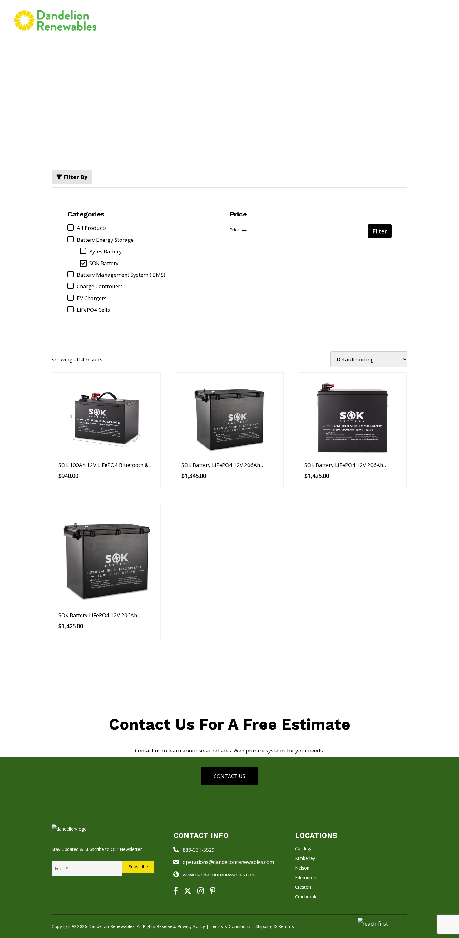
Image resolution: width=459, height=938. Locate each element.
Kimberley (305, 858)
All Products (92, 227)
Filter (380, 231)
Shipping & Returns (274, 926)
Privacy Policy (191, 926)
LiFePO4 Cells (93, 309)
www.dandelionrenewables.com (219, 874)
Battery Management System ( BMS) (121, 274)
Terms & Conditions (230, 926)
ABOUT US (365, 20)
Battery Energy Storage (105, 239)
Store (241, 20)
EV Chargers (91, 298)
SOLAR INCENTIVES (288, 20)
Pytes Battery (105, 251)
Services (205, 20)
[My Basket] (439, 20)
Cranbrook (305, 897)
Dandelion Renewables (111, 926)
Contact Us (229, 776)
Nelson (302, 868)
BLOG (334, 20)
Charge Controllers (100, 286)
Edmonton (305, 878)
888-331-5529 (199, 849)
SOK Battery (104, 263)
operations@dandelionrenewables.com (228, 862)
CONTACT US (409, 20)
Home (175, 20)
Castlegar (304, 848)
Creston (303, 887)
